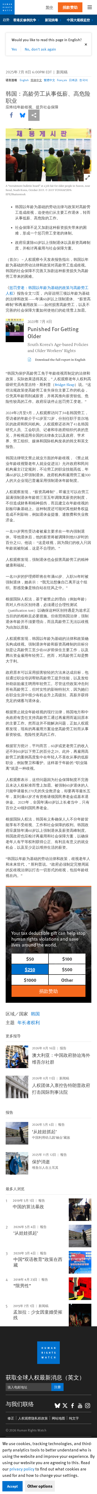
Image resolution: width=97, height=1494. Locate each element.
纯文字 (74, 1418)
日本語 (73, 80)
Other (67, 979)
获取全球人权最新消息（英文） (45, 1377)
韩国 (35, 1014)
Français (62, 80)
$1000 (30, 979)
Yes (14, 49)
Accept (12, 1486)
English (24, 80)
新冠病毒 (51, 19)
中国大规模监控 (78, 19)
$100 (67, 958)
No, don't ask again (40, 49)
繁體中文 (49, 80)
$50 (30, 958)
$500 (67, 969)
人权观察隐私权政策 (33, 1418)
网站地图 (58, 1418)
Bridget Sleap (64, 384)
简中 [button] (49, 7)
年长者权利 (28, 1022)
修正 (11, 1418)
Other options (40, 1486)
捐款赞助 (70, 7)
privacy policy (21, 1469)
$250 (30, 969)
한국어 (83, 80)
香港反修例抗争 (24, 19)
